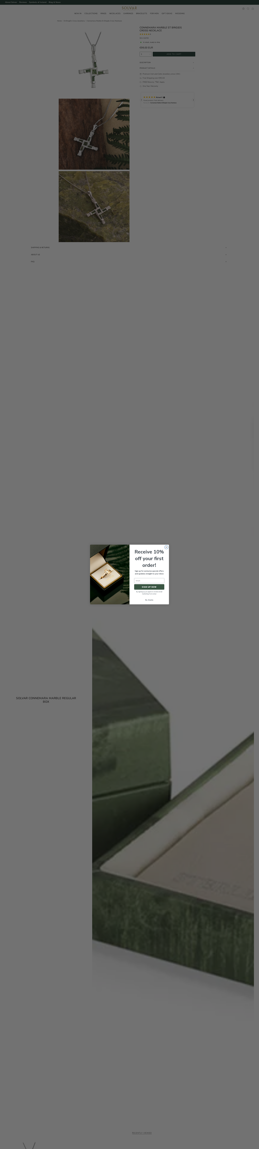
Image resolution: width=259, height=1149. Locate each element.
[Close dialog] (166, 547)
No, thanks (149, 600)
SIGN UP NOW (149, 586)
